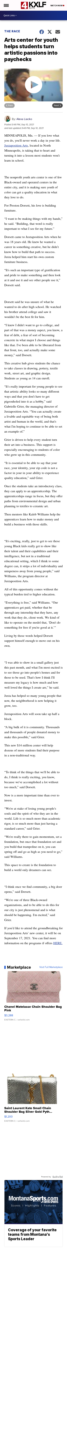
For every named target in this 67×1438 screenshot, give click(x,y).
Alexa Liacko (24, 119)
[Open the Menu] (6, 5)
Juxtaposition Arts (16, 145)
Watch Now (56, 5)
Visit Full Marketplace (51, 967)
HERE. (58, 943)
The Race (12, 31)
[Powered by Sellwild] (57, 1177)
